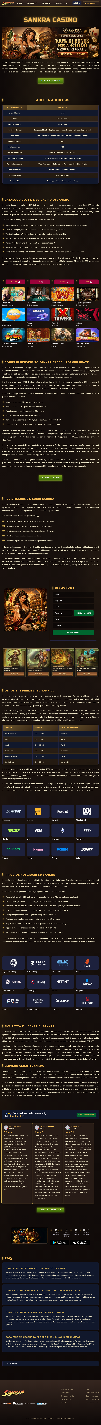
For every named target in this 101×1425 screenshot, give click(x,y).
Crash (62, 282)
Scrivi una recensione (86, 1115)
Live (38, 282)
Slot (87, 282)
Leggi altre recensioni (50, 1210)
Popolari (14, 282)
